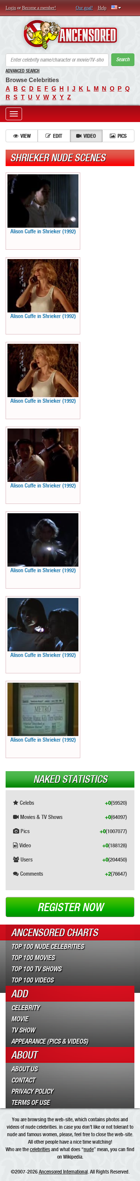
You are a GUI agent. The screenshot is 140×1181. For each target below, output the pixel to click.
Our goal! (84, 7)
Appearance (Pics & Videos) (49, 1041)
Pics (122, 136)
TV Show (23, 1030)
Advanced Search (23, 71)
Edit (57, 136)
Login (11, 7)
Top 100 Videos (32, 980)
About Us (24, 1069)
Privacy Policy (32, 1091)
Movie (19, 1019)
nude (89, 1149)
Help (102, 7)
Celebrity (25, 1008)
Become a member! (39, 7)
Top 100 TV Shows (36, 969)
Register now (70, 907)
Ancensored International (63, 1172)
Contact (23, 1080)
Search (123, 59)
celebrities (40, 1149)
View (26, 136)
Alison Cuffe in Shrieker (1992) (43, 231)
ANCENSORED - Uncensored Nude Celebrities (70, 34)
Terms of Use (30, 1103)
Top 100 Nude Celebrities (47, 946)
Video (90, 136)
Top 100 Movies (33, 958)
